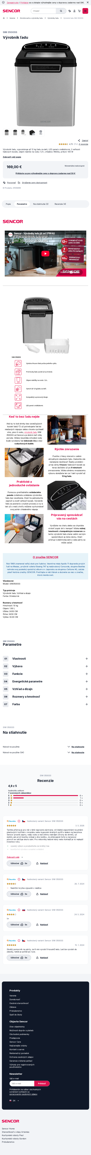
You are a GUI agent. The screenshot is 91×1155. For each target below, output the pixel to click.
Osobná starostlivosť (19, 1003)
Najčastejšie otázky (18, 1045)
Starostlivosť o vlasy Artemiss (15, 1132)
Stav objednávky (17, 1026)
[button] (19, 863)
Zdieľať (85, 140)
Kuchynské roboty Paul (12, 1135)
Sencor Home (8, 1128)
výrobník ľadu (30, 432)
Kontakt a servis (16, 1049)
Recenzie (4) (60, 204)
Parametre (22, 204)
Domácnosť (14, 999)
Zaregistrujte (12, 2)
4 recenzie (83, 144)
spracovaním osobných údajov (23, 1094)
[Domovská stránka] (4, 18)
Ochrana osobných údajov (21, 1057)
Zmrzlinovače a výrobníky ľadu (31, 18)
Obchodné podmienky (19, 1034)
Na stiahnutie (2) (40, 204)
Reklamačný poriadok (19, 1053)
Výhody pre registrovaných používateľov (21, 1065)
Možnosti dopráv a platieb (21, 1030)
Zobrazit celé (13, 857)
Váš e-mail (14, 1078)
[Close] (87, 2)
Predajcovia (14, 1038)
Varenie (12, 18)
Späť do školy (15, 1014)
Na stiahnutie (78, 747)
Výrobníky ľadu (53, 18)
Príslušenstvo (15, 1011)
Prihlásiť (42, 1083)
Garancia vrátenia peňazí (20, 1061)
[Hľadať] (61, 11)
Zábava (12, 1007)
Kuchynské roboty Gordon (14, 1138)
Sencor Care (15, 1042)
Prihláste (24, 2)
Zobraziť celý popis (12, 157)
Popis (8, 204)
